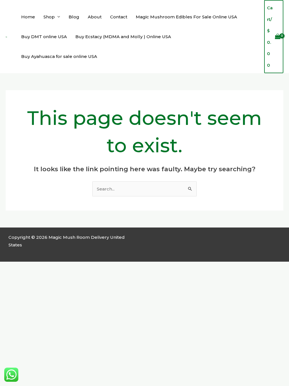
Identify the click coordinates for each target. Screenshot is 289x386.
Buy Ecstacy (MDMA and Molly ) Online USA (123, 36)
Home (28, 16)
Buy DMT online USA (44, 36)
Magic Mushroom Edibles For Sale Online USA (186, 16)
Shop (49, 16)
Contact (118, 16)
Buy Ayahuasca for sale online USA (59, 56)
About (95, 16)
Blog (74, 16)
